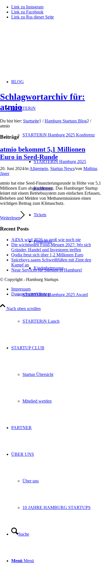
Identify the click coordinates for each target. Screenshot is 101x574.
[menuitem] (61, 294)
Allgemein (38, 168)
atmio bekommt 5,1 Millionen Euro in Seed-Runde (42, 153)
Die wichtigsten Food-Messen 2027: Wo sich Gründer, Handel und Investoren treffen (51, 247)
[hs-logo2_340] (42, 50)
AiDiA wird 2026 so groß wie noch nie (46, 239)
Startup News (62, 168)
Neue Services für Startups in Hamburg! (46, 270)
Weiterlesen (10, 217)
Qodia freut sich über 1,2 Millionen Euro (47, 254)
